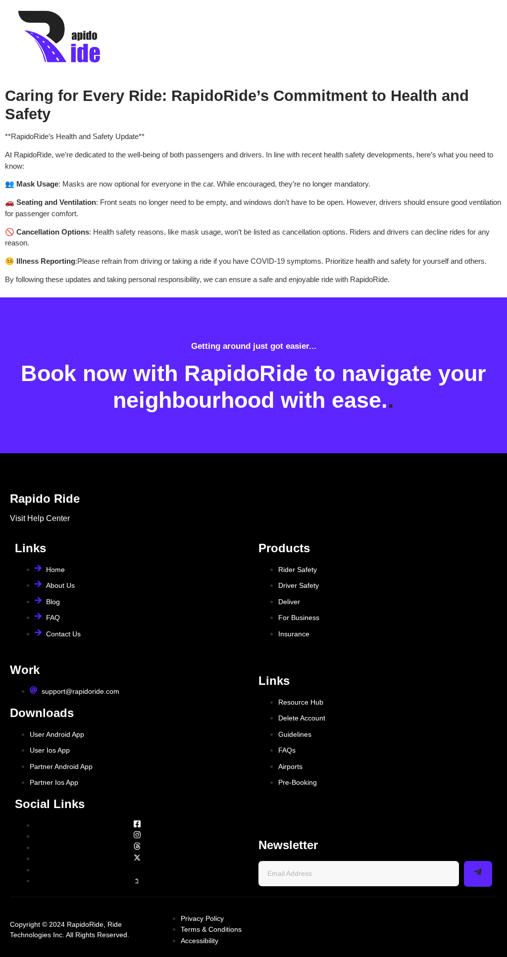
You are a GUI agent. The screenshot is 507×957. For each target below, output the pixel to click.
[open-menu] (488, 39)
